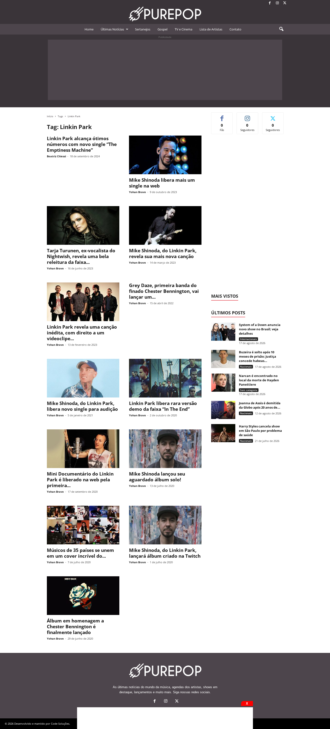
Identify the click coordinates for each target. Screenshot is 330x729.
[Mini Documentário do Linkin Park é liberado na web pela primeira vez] (83, 448)
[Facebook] (270, 3)
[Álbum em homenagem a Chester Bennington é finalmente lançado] (83, 595)
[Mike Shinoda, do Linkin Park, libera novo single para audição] (83, 378)
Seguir (247, 116)
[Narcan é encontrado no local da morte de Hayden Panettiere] (223, 383)
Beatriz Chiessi (56, 156)
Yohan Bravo (137, 192)
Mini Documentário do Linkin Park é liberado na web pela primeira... (80, 480)
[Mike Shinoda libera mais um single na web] (165, 155)
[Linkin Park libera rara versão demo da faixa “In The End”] (165, 378)
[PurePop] (165, 14)
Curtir (222, 116)
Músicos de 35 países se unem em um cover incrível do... (80, 553)
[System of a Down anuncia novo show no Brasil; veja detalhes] (223, 332)
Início (50, 116)
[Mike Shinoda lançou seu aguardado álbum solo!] (165, 448)
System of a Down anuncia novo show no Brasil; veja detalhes (259, 329)
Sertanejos (142, 29)
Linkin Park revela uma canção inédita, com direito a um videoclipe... (82, 333)
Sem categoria (248, 390)
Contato (235, 29)
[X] (285, 3)
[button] (281, 29)
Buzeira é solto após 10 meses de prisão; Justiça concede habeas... (257, 356)
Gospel (162, 29)
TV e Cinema (183, 29)
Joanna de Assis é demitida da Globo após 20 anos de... (259, 405)
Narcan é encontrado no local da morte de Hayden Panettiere (259, 380)
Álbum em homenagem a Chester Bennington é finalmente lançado (75, 626)
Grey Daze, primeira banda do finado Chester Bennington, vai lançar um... (164, 291)
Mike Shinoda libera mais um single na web (162, 183)
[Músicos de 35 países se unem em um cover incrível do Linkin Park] (83, 525)
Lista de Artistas (211, 29)
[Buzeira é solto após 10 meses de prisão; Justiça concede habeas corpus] (223, 359)
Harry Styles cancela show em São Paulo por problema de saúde (260, 430)
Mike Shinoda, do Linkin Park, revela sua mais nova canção (162, 253)
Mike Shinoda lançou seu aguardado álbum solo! (157, 477)
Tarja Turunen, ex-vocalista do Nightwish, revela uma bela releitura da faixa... (81, 256)
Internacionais (248, 339)
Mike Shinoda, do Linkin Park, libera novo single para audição (82, 406)
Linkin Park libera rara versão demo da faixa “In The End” (163, 406)
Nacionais (246, 366)
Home (89, 29)
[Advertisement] (165, 70)
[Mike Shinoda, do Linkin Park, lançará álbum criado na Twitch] (165, 525)
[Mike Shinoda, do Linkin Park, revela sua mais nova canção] (165, 225)
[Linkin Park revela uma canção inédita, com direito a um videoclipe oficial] (83, 301)
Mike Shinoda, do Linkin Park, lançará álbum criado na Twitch (165, 553)
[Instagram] (277, 3)
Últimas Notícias (112, 29)
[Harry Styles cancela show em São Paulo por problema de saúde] (223, 433)
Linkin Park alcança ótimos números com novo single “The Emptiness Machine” (82, 144)
